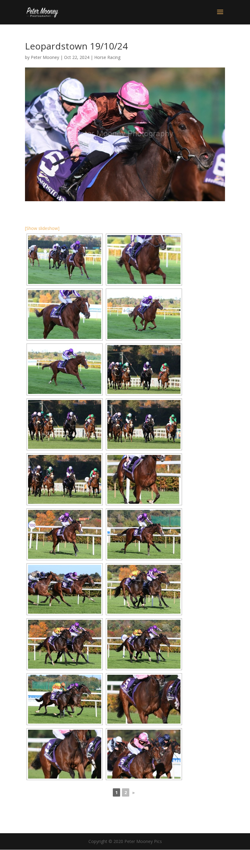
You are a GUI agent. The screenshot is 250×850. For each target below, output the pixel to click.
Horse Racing (107, 57)
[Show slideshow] (42, 228)
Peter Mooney (45, 57)
